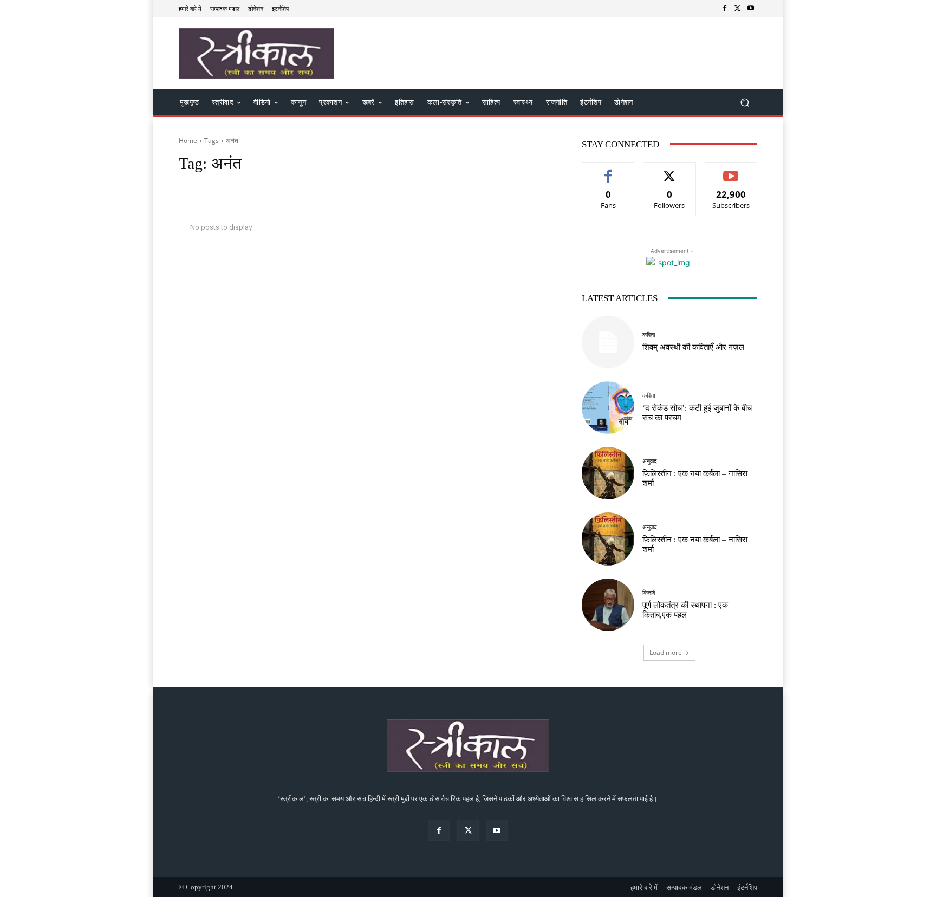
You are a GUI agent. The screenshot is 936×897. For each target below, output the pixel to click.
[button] (744, 102)
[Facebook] (724, 8)
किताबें (648, 593)
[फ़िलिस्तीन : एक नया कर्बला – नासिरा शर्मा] (608, 473)
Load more (665, 652)
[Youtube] (750, 8)
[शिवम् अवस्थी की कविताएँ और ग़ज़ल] (608, 342)
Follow (669, 170)
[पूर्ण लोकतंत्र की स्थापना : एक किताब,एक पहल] (608, 604)
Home (188, 140)
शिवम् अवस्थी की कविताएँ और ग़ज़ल (693, 347)
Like (608, 170)
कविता (648, 335)
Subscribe (731, 170)
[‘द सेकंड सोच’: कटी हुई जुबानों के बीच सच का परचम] (608, 407)
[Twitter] (737, 8)
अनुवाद (649, 461)
